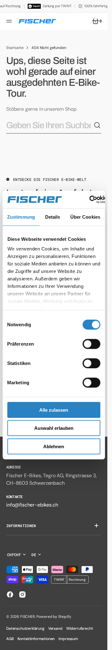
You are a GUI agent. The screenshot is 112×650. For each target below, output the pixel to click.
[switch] (91, 344)
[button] (10, 21)
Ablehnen (53, 446)
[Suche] (97, 125)
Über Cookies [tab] (85, 216)
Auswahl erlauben (53, 428)
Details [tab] (52, 216)
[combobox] (50, 125)
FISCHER (27, 616)
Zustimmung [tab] (21, 216)
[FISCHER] (37, 21)
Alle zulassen (53, 409)
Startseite (14, 47)
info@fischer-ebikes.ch (32, 505)
